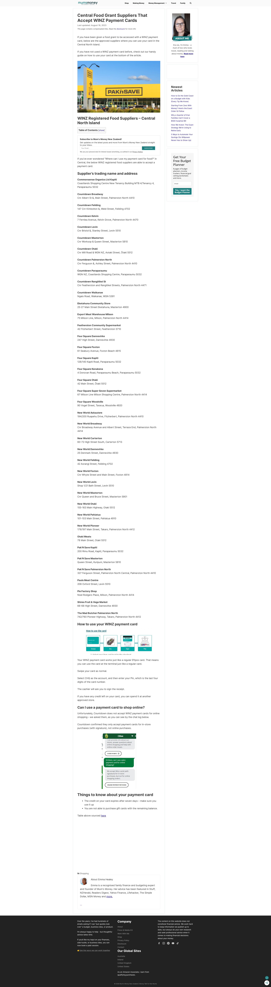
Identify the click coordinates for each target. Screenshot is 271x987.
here (103, 815)
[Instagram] (163, 943)
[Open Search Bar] (190, 3)
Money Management (157, 3)
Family (182, 3)
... (81, 904)
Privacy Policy (123, 940)
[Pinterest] (168, 943)
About (120, 927)
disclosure (121, 29)
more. (109, 896)
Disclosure (122, 944)
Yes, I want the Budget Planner (182, 191)
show (101, 130)
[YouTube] (173, 943)
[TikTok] (177, 943)
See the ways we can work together (95, 950)
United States (123, 966)
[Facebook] (159, 943)
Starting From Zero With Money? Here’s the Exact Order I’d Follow (181, 108)
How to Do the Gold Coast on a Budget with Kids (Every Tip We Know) (182, 99)
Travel (173, 3)
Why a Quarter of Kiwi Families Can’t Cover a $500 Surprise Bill (180, 118)
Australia (121, 956)
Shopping (84, 873)
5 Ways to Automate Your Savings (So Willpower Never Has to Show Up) (182, 137)
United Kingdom (124, 963)
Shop (127, 3)
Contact (121, 947)
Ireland (120, 960)
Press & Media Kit (125, 930)
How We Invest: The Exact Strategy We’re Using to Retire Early (182, 128)
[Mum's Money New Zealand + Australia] (88, 3)
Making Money (138, 3)
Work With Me (123, 934)
